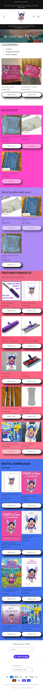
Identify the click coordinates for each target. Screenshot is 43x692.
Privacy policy (35, 684)
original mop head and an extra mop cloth (30, 219)
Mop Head (24, 373)
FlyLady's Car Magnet (28, 444)
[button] (4, 16)
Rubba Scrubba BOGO (7, 303)
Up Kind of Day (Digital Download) (31, 626)
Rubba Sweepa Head (7, 338)
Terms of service (16, 687)
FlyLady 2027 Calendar (8, 87)
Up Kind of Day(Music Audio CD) (10, 444)
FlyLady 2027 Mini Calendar (29, 87)
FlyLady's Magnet (6, 373)
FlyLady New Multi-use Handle (10, 408)
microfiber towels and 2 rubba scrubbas (10, 256)
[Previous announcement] (4, 27)
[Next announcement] (39, 27)
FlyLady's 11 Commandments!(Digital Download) (30, 536)
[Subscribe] (31, 649)
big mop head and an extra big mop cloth (11, 219)
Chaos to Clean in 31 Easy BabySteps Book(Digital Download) (11, 543)
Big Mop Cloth (25, 137)
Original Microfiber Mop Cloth (10, 173)
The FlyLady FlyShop (13, 684)
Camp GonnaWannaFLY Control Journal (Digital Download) (10, 590)
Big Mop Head (25, 338)
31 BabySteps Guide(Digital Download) (29, 497)
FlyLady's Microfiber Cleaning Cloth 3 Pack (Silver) (11, 137)
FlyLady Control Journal (28, 303)
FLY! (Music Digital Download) (10, 626)
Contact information (27, 687)
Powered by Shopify (24, 684)
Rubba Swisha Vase (27, 408)
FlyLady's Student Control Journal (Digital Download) (31, 589)
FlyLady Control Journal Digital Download (10, 495)
